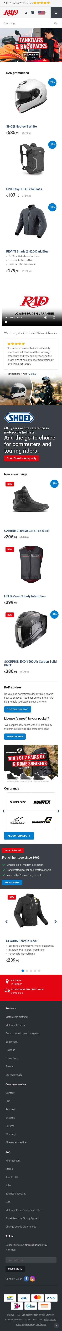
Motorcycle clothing (17, 1016)
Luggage (10, 1049)
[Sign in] (26, 12)
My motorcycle (14, 1074)
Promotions (12, 1058)
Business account (16, 1193)
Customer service (16, 1084)
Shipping (10, 1117)
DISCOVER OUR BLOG (17, 709)
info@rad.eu (50, 1319)
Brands (9, 1066)
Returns (10, 1125)
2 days (32, 373)
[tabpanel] (31, 928)
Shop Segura (12, 882)
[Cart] (32, 13)
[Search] (57, 23)
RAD (8, 1152)
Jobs (8, 1185)
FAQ (8, 1101)
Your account (13, 1160)
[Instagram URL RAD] (32, 1279)
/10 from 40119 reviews (18, 3)
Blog (8, 1201)
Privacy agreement (25, 1324)
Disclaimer (41, 1324)
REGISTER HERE (15, 736)
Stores (9, 1168)
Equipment (12, 1041)
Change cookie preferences (21, 1226)
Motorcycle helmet (16, 1025)
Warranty (11, 1134)
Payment (11, 1109)
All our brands (17, 835)
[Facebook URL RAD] (26, 1279)
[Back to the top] (56, 1325)
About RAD (12, 1177)
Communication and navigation (23, 1033)
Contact (10, 1092)
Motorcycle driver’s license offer (23, 1210)
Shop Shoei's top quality (21, 458)
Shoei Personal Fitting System (22, 1218)
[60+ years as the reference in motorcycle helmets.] (31, 392)
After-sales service (16, 1142)
